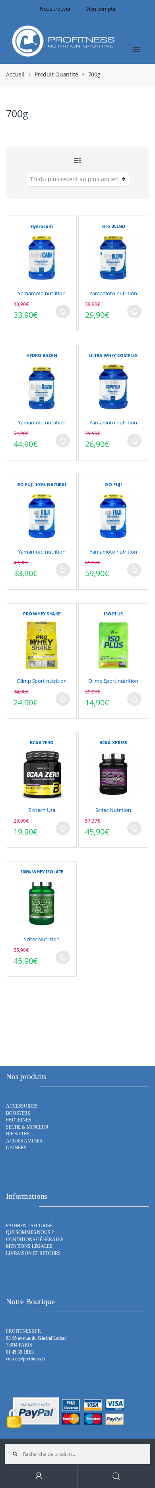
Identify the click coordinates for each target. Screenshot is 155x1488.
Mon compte (100, 8)
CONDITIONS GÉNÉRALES (35, 1239)
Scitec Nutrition (113, 810)
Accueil (15, 74)
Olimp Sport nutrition (41, 680)
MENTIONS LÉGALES (29, 1246)
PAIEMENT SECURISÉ (29, 1225)
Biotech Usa (41, 810)
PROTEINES (18, 1120)
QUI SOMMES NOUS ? (30, 1232)
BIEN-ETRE (18, 1134)
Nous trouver (55, 8)
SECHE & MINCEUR (27, 1127)
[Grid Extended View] (77, 160)
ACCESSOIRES (21, 1106)
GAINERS (16, 1147)
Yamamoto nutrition (41, 293)
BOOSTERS (18, 1113)
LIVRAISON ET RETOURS (33, 1253)
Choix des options (63, 311)
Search (116, 1476)
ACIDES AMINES (24, 1141)
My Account (39, 1476)
